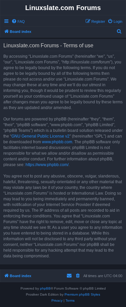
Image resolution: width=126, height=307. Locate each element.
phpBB (45, 288)
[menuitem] (18, 21)
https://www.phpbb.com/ (47, 164)
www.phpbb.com (57, 142)
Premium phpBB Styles (82, 294)
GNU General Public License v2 (40, 136)
